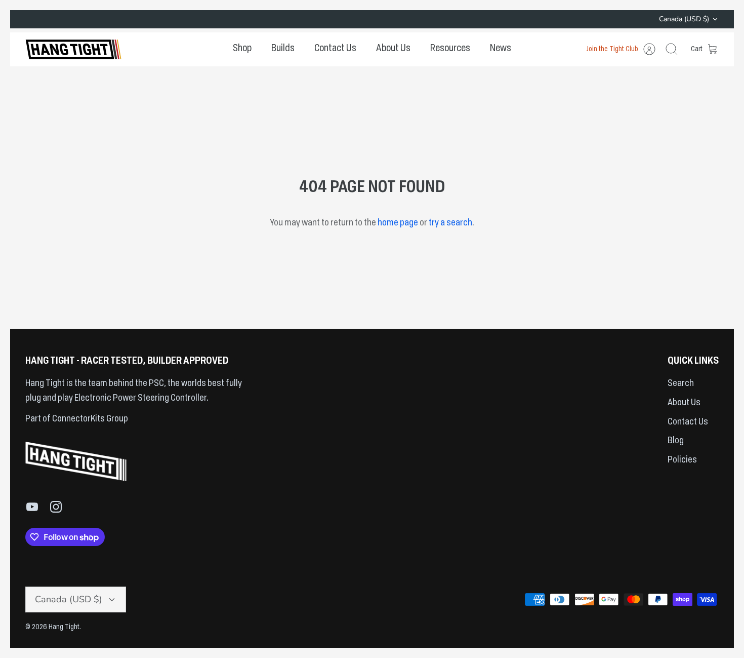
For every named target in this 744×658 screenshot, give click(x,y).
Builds (283, 49)
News (500, 49)
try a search (450, 222)
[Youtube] (32, 507)
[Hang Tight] (73, 49)
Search (681, 383)
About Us (393, 49)
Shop (242, 49)
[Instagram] (56, 507)
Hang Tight (64, 627)
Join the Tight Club (612, 49)
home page (398, 222)
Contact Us (335, 49)
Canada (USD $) (684, 19)
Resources (450, 49)
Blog (676, 440)
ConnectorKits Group (89, 418)
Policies (682, 460)
